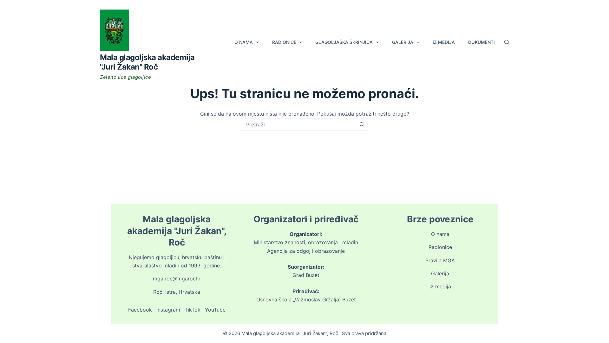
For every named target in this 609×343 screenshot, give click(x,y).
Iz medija (444, 42)
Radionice (284, 42)
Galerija (402, 42)
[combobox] (298, 124)
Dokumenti (481, 42)
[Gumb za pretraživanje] (362, 124)
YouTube (215, 309)
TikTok (192, 309)
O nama (243, 42)
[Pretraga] (506, 42)
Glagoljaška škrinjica (344, 42)
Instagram (168, 309)
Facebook (140, 309)
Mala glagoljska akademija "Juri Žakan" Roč (147, 62)
